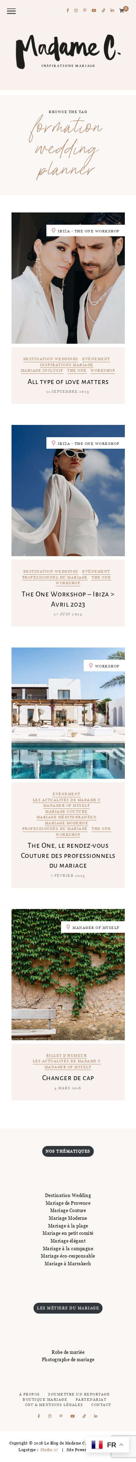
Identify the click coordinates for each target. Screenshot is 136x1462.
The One (77, 371)
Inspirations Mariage (66, 365)
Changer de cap (68, 1078)
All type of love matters (68, 381)
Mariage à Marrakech (68, 1263)
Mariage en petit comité (68, 1233)
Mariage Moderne (68, 1218)
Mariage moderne (67, 823)
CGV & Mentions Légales (54, 1404)
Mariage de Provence (68, 1203)
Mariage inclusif (42, 371)
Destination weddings (50, 359)
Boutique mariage (45, 1399)
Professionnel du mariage (55, 578)
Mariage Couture (66, 812)
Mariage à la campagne (68, 1248)
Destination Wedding (68, 1195)
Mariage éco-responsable (68, 1256)
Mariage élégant (68, 1241)
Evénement (96, 359)
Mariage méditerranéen (67, 817)
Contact (101, 1404)
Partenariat (91, 1399)
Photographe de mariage (68, 1359)
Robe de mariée (68, 1352)
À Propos (29, 1394)
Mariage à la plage (68, 1226)
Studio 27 (48, 1449)
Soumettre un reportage (79, 1394)
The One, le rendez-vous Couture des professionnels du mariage (68, 855)
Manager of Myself (66, 806)
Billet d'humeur (66, 1056)
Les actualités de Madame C (67, 800)
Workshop (103, 371)
